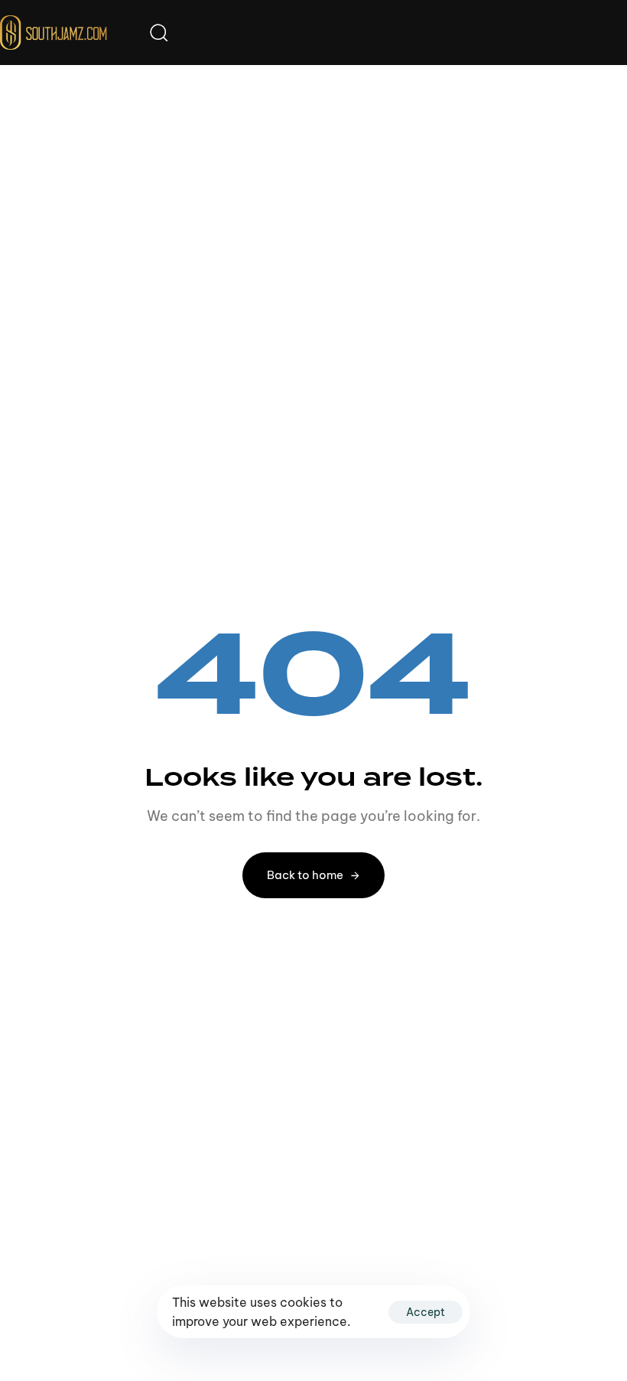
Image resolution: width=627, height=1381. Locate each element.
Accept (425, 1312)
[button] (158, 32)
